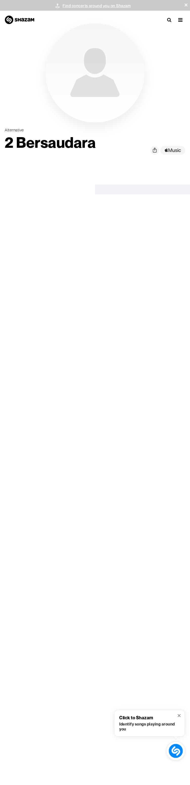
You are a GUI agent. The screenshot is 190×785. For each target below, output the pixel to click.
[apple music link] (172, 150)
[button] (186, 4)
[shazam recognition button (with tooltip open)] (175, 751)
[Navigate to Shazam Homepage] (19, 20)
